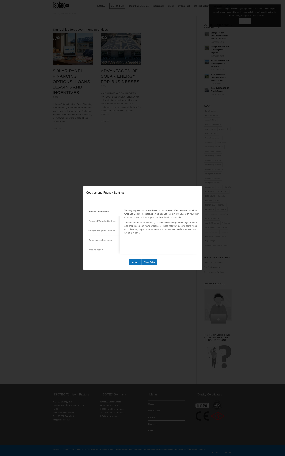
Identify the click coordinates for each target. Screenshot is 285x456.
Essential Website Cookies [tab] (101, 221)
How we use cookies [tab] (98, 211)
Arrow (134, 262)
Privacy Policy (149, 262)
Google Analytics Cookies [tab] (101, 230)
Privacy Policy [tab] (95, 249)
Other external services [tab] (100, 240)
